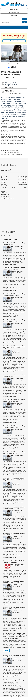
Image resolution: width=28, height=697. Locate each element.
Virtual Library (10, 91)
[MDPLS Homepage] (14, 4)
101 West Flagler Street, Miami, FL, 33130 (10, 231)
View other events (14, 40)
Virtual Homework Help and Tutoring (13, 680)
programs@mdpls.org (6, 169)
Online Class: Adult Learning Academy (14, 243)
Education (11, 152)
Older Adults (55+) (10, 150)
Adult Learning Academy (17, 154)
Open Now (14, 15)
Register (6, 650)
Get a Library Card (14, 12)
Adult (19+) (16, 150)
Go (24, 19)
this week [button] (14, 187)
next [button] (25, 187)
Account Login (14, 9)
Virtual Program (6, 154)
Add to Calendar (9, 87)
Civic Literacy (15, 152)
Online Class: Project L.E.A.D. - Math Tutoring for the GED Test (13, 561)
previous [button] (3, 187)
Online (8, 152)
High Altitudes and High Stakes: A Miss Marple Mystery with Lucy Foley (15, 634)
